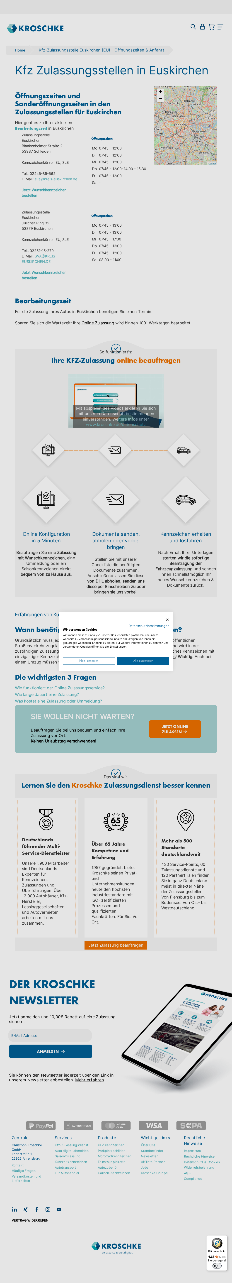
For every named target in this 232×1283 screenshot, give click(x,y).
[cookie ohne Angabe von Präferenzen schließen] (167, 619)
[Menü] (224, 1238)
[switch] (217, 1265)
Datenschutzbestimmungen (148, 626)
